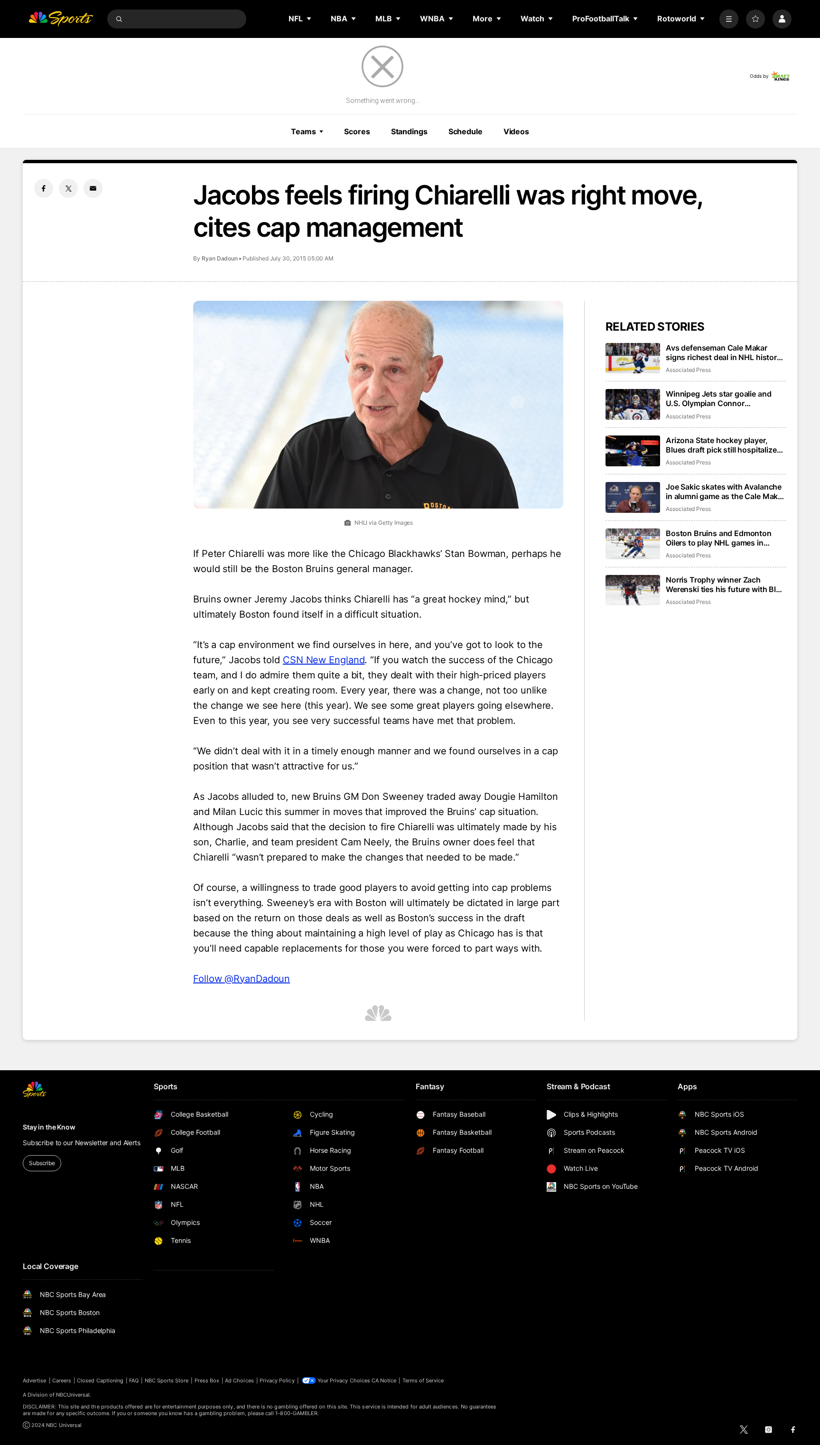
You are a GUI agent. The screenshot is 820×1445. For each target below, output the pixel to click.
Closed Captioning (100, 1380)
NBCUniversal (73, 1394)
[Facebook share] (43, 188)
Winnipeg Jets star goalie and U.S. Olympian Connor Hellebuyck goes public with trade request (718, 398)
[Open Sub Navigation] (309, 18)
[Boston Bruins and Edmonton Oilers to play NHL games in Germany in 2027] (633, 543)
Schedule (465, 131)
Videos (516, 131)
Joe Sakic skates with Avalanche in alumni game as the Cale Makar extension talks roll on (725, 491)
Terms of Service (423, 1380)
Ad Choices (239, 1380)
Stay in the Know (49, 1127)
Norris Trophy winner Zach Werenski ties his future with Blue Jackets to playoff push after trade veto (725, 584)
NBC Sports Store (167, 1380)
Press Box (207, 1380)
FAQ (134, 1380)
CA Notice (384, 1380)
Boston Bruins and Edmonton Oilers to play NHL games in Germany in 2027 (719, 537)
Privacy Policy (277, 1380)
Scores (357, 131)
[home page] (60, 19)
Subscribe (42, 1163)
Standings (409, 131)
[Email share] (93, 188)
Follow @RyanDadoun (241, 978)
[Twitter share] (68, 188)
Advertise (35, 1380)
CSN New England (324, 660)
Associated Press (688, 369)
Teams (303, 131)
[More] (728, 18)
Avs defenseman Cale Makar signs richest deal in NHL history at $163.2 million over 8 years (723, 352)
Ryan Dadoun (220, 258)
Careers (61, 1380)
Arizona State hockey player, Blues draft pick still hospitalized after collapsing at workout (723, 444)
